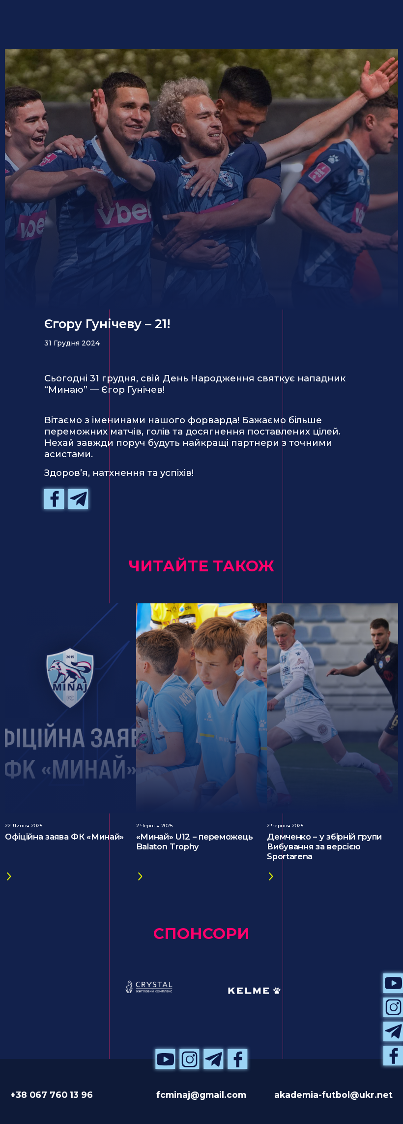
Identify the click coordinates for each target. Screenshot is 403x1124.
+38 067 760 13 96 (51, 1095)
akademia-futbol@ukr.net (333, 1095)
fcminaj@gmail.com (201, 1095)
